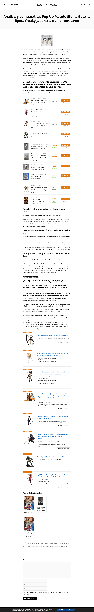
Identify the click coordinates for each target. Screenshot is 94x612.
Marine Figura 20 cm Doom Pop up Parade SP (50, 456)
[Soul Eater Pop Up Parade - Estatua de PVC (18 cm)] (29, 339)
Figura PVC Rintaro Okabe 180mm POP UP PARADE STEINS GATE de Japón (37, 167)
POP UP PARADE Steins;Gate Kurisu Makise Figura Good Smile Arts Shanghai (38, 176)
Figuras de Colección (29, 542)
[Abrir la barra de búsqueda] (89, 5)
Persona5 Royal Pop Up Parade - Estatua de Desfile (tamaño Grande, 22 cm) (52, 417)
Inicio (5, 4)
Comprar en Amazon (64, 342)
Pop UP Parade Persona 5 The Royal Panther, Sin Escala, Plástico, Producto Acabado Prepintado (51, 476)
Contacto (83, 4)
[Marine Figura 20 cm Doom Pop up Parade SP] (29, 461)
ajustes (46, 610)
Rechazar (70, 609)
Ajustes (78, 609)
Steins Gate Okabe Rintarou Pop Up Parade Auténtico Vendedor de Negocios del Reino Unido (39, 146)
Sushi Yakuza (47, 4)
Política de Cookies (49, 609)
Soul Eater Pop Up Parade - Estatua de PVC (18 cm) (52, 335)
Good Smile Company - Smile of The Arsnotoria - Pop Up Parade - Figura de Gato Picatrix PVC (53, 354)
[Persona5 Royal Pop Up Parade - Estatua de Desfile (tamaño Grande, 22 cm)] (29, 420)
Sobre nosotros (14, 4)
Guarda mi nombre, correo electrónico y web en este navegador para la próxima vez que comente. (46, 593)
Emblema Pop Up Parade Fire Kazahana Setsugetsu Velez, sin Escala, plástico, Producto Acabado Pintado (52, 436)
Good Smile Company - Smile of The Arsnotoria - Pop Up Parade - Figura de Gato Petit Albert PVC (53, 373)
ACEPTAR (61, 609)
